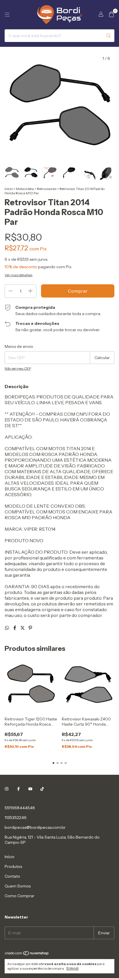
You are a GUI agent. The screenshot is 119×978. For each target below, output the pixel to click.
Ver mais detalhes (18, 275)
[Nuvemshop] (27, 954)
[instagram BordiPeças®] (7, 788)
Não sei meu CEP (18, 368)
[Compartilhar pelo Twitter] (23, 628)
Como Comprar (19, 895)
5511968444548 (20, 807)
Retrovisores (46, 189)
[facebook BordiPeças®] (18, 788)
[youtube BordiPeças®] (30, 788)
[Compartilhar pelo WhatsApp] (7, 628)
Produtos (13, 866)
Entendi (72, 969)
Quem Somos (18, 886)
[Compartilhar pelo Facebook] (15, 628)
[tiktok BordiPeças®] (42, 788)
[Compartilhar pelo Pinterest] (30, 628)
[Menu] (7, 14)
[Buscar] (108, 35)
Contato (12, 876)
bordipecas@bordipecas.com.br (35, 827)
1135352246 (16, 817)
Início (9, 189)
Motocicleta (25, 189)
